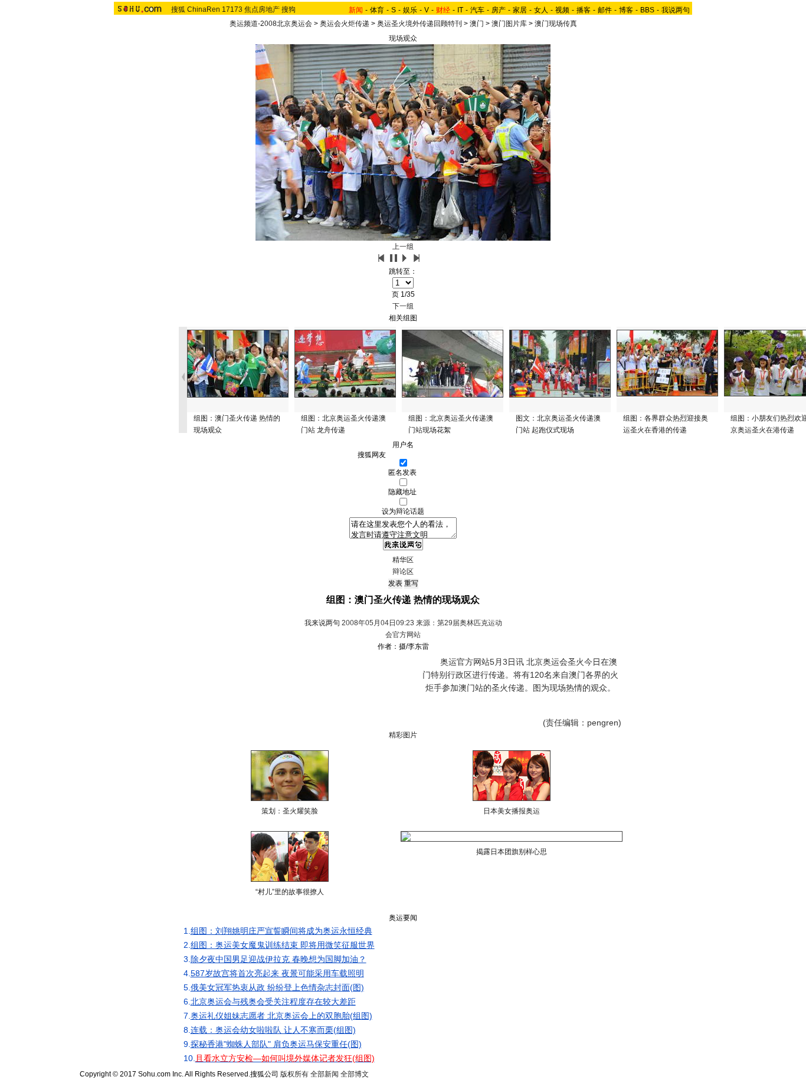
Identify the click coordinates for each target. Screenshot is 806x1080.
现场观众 (403, 38)
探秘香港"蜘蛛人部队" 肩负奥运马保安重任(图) (276, 1044)
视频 (562, 10)
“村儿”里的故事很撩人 (289, 892)
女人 (541, 10)
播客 (583, 10)
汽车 (477, 10)
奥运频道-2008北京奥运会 (271, 23)
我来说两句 (322, 623)
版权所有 (294, 1074)
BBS (647, 10)
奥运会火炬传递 (344, 23)
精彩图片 (403, 735)
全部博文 (354, 1074)
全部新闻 (324, 1074)
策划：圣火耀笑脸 (289, 811)
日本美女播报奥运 (511, 811)
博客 (626, 10)
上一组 (403, 246)
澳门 (477, 23)
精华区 (403, 560)
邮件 (605, 10)
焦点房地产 (262, 9)
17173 (232, 9)
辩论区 (403, 571)
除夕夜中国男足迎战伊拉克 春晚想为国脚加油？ (278, 959)
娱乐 (410, 10)
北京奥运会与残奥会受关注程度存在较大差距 (273, 1001)
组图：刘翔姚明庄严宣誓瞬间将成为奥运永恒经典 (281, 930)
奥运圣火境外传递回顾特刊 (419, 23)
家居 (520, 10)
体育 (377, 10)
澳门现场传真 (556, 23)
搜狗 (288, 9)
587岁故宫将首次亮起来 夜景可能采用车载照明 (277, 973)
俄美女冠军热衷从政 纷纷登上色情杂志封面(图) (277, 987)
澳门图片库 (509, 23)
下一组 (403, 306)
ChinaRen (203, 9)
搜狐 (178, 9)
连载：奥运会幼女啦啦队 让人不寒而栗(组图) (273, 1030)
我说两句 (675, 10)
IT (460, 10)
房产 (499, 10)
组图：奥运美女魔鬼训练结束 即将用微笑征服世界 (283, 945)
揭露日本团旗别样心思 (511, 852)
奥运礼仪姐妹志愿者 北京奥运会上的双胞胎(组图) (281, 1015)
